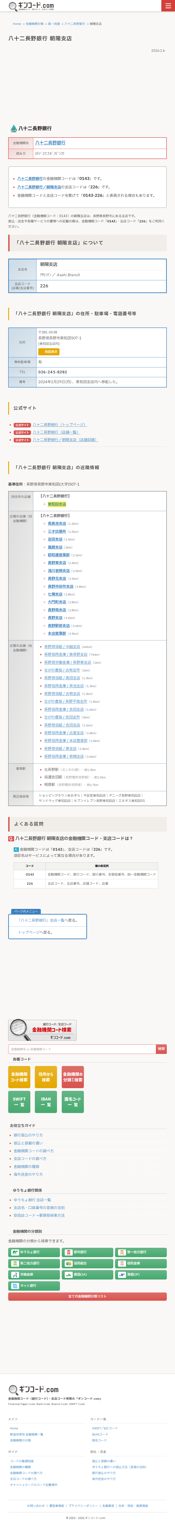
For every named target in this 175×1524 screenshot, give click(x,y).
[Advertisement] (87, 86)
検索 (161, 1049)
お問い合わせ (36, 1506)
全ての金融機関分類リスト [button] (87, 1296)
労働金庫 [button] (26, 1274)
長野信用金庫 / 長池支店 (64, 686)
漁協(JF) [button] (133, 1274)
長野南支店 (57, 610)
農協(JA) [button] (80, 1274)
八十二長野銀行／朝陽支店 (39, 187)
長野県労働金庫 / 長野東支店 (67, 662)
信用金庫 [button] (133, 1263)
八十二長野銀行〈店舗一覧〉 (56, 432)
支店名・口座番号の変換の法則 (39, 1208)
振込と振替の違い (28, 1143)
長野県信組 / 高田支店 (62, 678)
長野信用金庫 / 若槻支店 (64, 756)
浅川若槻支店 (59, 571)
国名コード (99, 1440)
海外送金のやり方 (28, 1174)
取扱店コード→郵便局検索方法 (39, 1215)
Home (16, 24)
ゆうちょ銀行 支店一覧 (32, 1200)
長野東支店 (57, 563)
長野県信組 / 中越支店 (62, 647)
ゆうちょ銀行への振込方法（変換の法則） (120, 1467)
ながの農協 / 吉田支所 (62, 717)
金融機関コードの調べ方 (34, 1151)
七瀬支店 (55, 594)
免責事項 (108, 1506)
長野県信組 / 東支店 (60, 749)
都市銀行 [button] (80, 1252)
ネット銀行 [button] (28, 1286)
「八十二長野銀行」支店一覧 (40, 920)
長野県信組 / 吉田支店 (62, 725)
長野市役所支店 (60, 586)
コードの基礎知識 (22, 1461)
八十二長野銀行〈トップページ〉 (60, 425)
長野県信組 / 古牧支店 (62, 694)
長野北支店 (57, 578)
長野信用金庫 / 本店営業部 (66, 741)
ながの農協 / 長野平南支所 (65, 701)
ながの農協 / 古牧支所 (62, 670)
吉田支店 (55, 539)
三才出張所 (57, 531)
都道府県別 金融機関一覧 (26, 1434)
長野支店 (55, 618)
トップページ (29, 932)
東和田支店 (57, 504)
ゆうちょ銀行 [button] (29, 1252)
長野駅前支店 (59, 626)
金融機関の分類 (20, 1440)
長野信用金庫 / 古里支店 (64, 733)
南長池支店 (57, 523)
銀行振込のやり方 (28, 1135)
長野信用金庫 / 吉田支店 (64, 709)
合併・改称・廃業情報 (133, 1506)
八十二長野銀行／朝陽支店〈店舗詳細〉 (65, 440)
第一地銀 (54, 24)
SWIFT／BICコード (105, 1428)
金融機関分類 (35, 24)
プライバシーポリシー (83, 1506)
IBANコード (100, 1434)
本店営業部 (57, 633)
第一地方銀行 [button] (136, 1252)
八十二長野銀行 (74, 24)
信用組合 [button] (80, 1263)
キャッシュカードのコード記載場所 (33, 1485)
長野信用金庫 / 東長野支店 (66, 654)
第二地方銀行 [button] (29, 1263)
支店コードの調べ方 (30, 1159)
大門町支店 (57, 602)
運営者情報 (56, 1506)
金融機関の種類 (26, 1167)
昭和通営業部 (59, 555)
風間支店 (55, 547)
